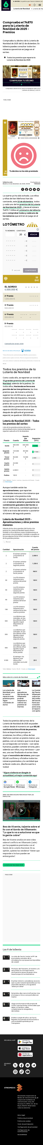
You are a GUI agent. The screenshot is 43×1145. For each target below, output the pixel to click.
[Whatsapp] (27, 1067)
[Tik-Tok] (21, 1074)
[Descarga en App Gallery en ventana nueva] (25, 1056)
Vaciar (17, 270)
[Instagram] (15, 1074)
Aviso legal (21, 1115)
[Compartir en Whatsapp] (30, 190)
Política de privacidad (25, 1118)
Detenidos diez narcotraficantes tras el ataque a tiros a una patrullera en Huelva (25, 995)
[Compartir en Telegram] (34, 190)
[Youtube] (27, 1074)
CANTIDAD (21, 231)
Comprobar (30, 270)
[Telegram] (33, 1067)
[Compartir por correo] (38, 190)
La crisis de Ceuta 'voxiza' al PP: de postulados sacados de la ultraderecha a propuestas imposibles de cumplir (25, 959)
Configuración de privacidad (27, 1127)
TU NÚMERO (10, 231)
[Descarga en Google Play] (25, 1044)
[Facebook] (21, 1067)
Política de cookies (24, 1121)
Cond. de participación (25, 1124)
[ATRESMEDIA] (21, 1088)
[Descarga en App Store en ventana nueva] (24, 1050)
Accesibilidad (22, 1134)
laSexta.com (7, 182)
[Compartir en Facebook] (27, 190)
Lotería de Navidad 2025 (13, 865)
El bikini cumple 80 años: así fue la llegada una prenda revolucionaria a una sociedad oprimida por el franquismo (25, 1020)
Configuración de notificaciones (24, 1130)
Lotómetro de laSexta (29, 210)
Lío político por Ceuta (27, 1)
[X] (23, 190)
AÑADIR (33, 234)
